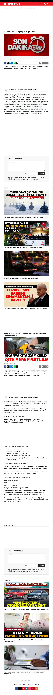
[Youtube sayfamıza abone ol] (23, 688)
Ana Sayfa (8, 8)
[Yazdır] (40, 63)
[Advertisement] (26, 20)
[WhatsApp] (15, 63)
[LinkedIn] (12, 63)
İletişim (24, 684)
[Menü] (47, 4)
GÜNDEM (14, 8)
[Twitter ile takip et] (20, 688)
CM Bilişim (8, 693)
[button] (43, 63)
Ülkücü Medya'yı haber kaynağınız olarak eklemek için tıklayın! (23, 89)
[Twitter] (8, 63)
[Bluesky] (10, 63)
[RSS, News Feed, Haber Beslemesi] (36, 688)
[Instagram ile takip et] (29, 688)
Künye (20, 684)
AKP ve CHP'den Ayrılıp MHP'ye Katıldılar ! (26, 8)
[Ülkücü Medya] (12, 4)
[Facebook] (5, 63)
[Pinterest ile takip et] (33, 688)
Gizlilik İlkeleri (30, 684)
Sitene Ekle (37, 684)
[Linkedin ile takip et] (26, 688)
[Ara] (45, 4)
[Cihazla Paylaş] (17, 63)
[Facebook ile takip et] (16, 688)
